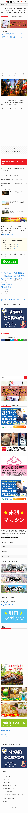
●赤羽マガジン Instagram (7, 604)
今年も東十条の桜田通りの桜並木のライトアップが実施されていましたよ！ (17, 193)
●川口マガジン (4, 631)
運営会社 (5, 801)
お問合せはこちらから (6, 730)
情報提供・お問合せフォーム (9, 785)
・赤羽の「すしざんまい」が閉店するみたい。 (11, 33)
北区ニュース (5, 16)
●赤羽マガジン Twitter (6, 602)
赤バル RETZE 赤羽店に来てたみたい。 (14, 151)
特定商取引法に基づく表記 (9, 788)
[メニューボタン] (1, 1)
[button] (3, 340)
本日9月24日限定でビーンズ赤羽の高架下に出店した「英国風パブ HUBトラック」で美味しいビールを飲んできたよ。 (19, 275)
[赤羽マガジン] (14, 1)
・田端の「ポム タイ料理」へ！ (8, 36)
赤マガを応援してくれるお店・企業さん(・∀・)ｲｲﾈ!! (14, 795)
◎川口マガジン (4, 734)
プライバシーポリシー (8, 776)
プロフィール (6, 779)
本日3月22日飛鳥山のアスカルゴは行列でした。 (17, 212)
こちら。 (17, 244)
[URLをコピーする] (25, 340)
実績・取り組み (6, 782)
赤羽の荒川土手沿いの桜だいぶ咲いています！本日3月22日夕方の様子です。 (17, 202)
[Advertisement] (14, 55)
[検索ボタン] (26, 1)
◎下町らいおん (4, 736)
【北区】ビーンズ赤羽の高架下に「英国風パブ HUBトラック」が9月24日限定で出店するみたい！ (6, 287)
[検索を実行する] (25, 377)
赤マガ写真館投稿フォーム (9, 798)
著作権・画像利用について (9, 791)
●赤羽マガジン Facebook (7, 605)
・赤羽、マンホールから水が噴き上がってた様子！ (12, 37)
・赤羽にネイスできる (6, 34)
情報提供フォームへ (7, 234)
